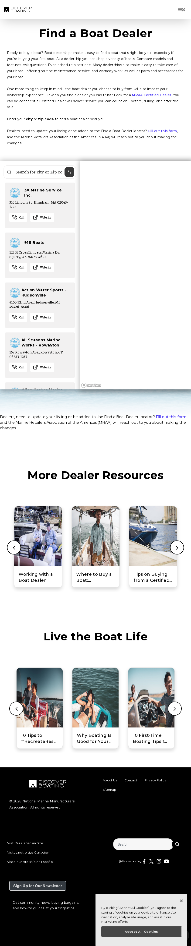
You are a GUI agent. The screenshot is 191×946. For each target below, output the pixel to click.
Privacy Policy (155, 780)
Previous (14, 547)
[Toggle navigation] (181, 9)
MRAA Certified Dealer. (152, 95)
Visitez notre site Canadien (28, 852)
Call (21, 217)
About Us (110, 780)
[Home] (18, 9)
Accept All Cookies (141, 931)
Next (177, 547)
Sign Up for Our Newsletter (37, 885)
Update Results (9, 172)
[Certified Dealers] (14, 192)
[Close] (181, 901)
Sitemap (109, 789)
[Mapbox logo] (91, 385)
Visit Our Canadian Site (25, 843)
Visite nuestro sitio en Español (30, 862)
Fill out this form (162, 131)
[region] (135, 275)
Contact (130, 780)
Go (177, 844)
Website (45, 217)
